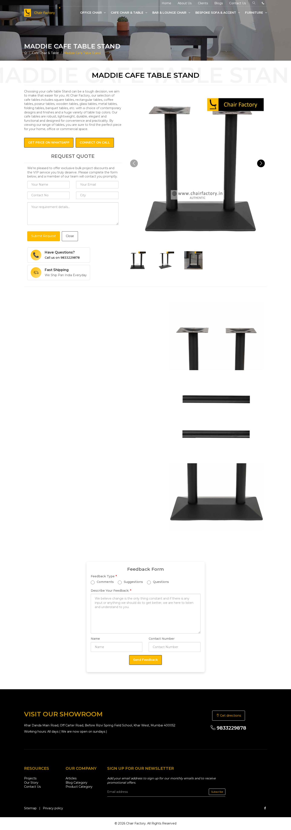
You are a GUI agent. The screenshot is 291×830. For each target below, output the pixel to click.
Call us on (62, 258)
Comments (105, 582)
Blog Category (76, 783)
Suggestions (133, 582)
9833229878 (230, 728)
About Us (185, 3)
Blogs (218, 3)
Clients (203, 3)
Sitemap (30, 808)
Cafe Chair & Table (127, 13)
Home (166, 3)
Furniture (254, 13)
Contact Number (161, 639)
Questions (160, 582)
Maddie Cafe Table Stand (82, 53)
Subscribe (217, 791)
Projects (30, 778)
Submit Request (43, 236)
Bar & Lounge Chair (169, 13)
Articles (71, 778)
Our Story (31, 783)
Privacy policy (53, 808)
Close (70, 236)
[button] (261, 163)
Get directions (230, 715)
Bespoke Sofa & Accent (216, 13)
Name (95, 639)
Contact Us (237, 3)
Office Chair (91, 13)
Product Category (79, 787)
